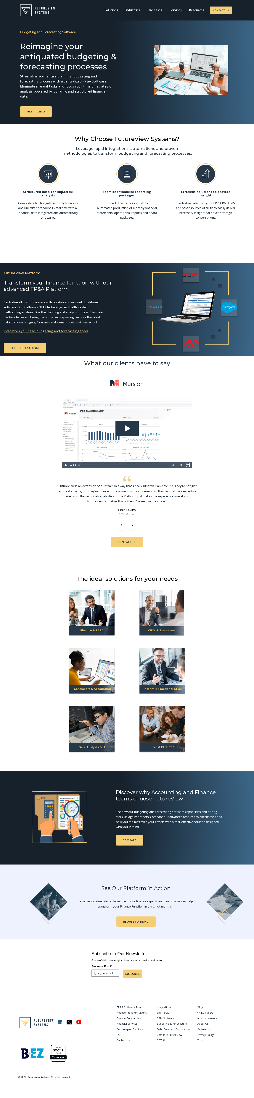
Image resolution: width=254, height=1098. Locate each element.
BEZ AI (161, 1040)
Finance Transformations (131, 1012)
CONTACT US (221, 10)
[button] (111, 10)
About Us (202, 1023)
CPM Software (165, 1018)
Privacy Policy (205, 1035)
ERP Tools (163, 1012)
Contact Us (123, 1040)
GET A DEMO (36, 111)
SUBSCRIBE (132, 973)
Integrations (164, 1007)
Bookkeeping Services (129, 1029)
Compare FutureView (169, 1035)
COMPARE (129, 840)
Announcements (207, 1018)
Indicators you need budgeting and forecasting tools (46, 331)
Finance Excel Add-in (128, 1018)
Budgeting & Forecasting (172, 1023)
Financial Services (126, 1023)
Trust (200, 1040)
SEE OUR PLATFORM (25, 348)
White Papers (205, 1012)
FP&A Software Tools (129, 1007)
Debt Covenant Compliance (173, 1029)
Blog (200, 1007)
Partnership (204, 1029)
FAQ (119, 1035)
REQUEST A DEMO (136, 921)
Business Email (101, 966)
